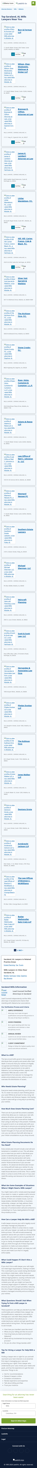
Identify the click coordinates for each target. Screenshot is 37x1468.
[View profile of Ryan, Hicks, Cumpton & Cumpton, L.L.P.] (10, 387)
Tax (17, 965)
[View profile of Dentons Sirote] (10, 812)
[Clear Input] (33, 1406)
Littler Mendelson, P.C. (25, 199)
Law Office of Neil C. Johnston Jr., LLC (25, 459)
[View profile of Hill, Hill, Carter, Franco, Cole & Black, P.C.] (10, 245)
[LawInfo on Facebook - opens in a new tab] (10, 1451)
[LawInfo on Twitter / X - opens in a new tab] (15, 1451)
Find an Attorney (7, 1428)
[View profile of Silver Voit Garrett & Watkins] (10, 283)
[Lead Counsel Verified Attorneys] (6, 992)
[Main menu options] (7, 3)
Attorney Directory (6, 9)
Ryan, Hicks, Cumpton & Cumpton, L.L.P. (25, 383)
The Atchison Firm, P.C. (24, 314)
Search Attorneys (18, 1421)
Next (20, 950)
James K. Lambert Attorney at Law (25, 156)
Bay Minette (8, 978)
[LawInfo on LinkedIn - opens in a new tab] (27, 1451)
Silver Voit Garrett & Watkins (22, 281)
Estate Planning (9, 965)
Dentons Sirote (25, 809)
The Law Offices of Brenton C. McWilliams (25, 881)
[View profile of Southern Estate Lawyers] (10, 534)
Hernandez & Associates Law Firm (25, 671)
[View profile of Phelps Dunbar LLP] (10, 709)
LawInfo (4, 1434)
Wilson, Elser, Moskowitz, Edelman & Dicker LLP (24, 68)
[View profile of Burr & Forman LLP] (10, 32)
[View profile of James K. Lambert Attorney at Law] (10, 161)
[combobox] (18, 1406)
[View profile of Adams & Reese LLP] (10, 425)
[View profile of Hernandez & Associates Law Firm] (10, 674)
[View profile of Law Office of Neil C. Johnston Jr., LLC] (10, 462)
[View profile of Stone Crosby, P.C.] (10, 351)
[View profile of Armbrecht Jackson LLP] (10, 847)
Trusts (21, 965)
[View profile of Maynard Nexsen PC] (10, 497)
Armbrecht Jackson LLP (23, 845)
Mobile (6, 976)
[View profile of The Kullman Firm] (10, 744)
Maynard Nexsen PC (23, 495)
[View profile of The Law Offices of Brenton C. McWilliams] (10, 885)
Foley (18, 976)
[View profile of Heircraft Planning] (10, 603)
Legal (3, 1439)
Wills (15, 9)
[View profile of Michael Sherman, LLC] (10, 569)
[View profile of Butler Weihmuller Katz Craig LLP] (10, 923)
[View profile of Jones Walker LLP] (10, 777)
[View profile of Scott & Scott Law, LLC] (10, 637)
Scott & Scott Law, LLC (24, 635)
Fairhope (12, 976)
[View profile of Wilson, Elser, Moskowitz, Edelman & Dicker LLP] (10, 73)
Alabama (20, 9)
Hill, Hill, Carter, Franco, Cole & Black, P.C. (25, 241)
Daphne (24, 976)
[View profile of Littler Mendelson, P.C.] (10, 203)
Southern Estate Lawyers (25, 530)
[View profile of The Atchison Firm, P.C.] (10, 317)
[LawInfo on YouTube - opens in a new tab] (21, 1451)
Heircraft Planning (22, 601)
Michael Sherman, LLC (24, 567)
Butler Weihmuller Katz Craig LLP (24, 919)
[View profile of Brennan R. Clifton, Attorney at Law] (10, 117)
